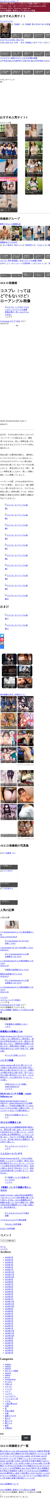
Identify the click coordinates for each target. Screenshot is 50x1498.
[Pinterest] (17, 639)
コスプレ (4, 1000)
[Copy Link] (17, 643)
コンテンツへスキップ (9, 1)
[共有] (17, 647)
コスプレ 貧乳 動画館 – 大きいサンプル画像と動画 (21, 261)
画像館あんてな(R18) (8, 242)
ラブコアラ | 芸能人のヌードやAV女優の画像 (18, 58)
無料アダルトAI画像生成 (10, 224)
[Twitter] (17, 636)
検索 (2, 1434)
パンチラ (4, 998)
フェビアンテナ (6, 21)
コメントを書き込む (8, 1240)
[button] (23, 321)
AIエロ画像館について (9, 1484)
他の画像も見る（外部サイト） (13, 694)
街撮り (18, 1000)
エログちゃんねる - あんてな (12, 40)
